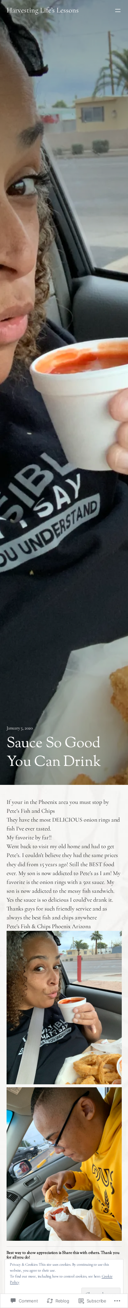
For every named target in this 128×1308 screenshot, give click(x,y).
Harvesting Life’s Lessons (43, 10)
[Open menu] (118, 10)
